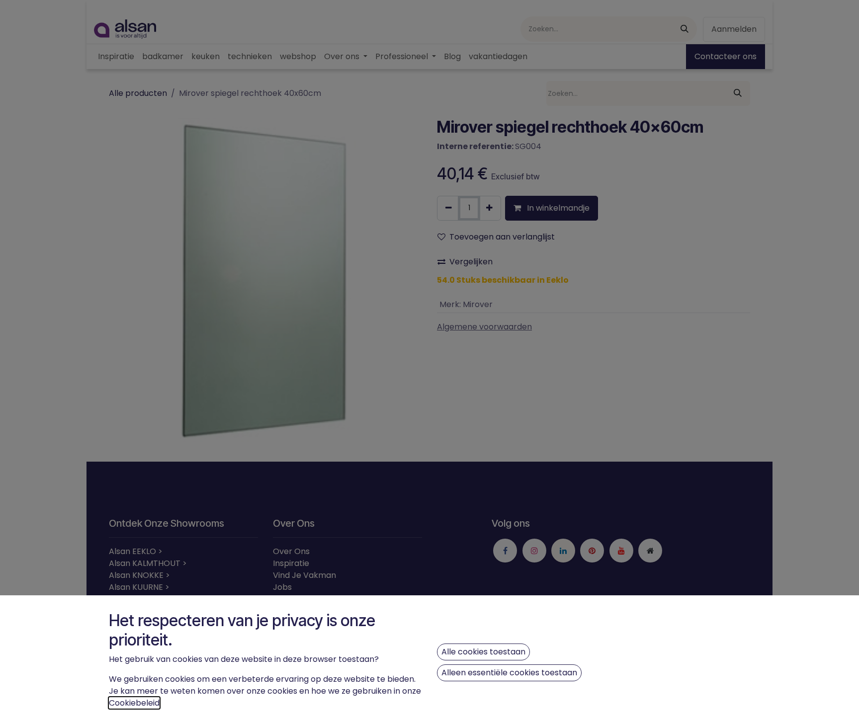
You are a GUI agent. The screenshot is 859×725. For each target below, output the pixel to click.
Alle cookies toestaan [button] (483, 651)
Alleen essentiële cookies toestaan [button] (509, 672)
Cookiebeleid (134, 703)
